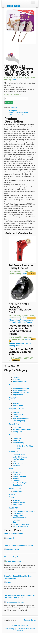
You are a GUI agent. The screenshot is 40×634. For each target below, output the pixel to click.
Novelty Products (15, 488)
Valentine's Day (18, 442)
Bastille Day (17, 438)
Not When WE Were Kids (22, 429)
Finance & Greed (19, 455)
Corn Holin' (17, 427)
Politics (11, 497)
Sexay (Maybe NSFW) (20, 526)
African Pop (17, 472)
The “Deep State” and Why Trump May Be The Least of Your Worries (19, 596)
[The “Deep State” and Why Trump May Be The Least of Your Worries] (14, 601)
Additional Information (17, 115)
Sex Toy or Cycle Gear (21, 524)
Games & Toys (14, 424)
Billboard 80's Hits (19, 476)
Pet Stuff (14, 107)
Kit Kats (16, 403)
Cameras (16, 412)
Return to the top (30, 620)
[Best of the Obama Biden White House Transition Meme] (7, 582)
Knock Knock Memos (20, 518)
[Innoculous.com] (20, 5)
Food (10, 400)
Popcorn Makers (19, 502)
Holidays (12, 435)
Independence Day (20, 381)
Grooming (16, 379)
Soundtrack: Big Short (21, 483)
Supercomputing (19, 421)
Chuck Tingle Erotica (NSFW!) (24, 511)
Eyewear (16, 377)
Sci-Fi (15, 461)
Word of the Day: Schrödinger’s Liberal (18, 545)
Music (11, 469)
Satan (15, 522)
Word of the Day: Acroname (14, 557)
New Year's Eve (18, 459)
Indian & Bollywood (20, 457)
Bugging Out (13, 398)
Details (14, 80)
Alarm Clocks (18, 491)
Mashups (16, 481)
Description (13, 110)
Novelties (16, 500)
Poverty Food (18, 405)
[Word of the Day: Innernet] (9, 538)
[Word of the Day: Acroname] (12, 561)
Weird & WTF (13, 508)
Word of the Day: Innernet (13, 533)
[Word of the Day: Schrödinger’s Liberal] (11, 549)
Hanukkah (16, 440)
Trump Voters (18, 505)
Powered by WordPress (20, 625)
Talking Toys (17, 432)
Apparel (11, 374)
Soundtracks (17, 485)
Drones (15, 416)
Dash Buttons (18, 414)
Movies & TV (13, 451)
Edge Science (18, 394)
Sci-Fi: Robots (18, 463)
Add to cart (9, 102)
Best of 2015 (17, 474)
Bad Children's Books (21, 392)
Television (16, 465)
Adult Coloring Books (21, 388)
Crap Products (18, 513)
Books (11, 385)
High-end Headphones (21, 418)
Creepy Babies (18, 515)
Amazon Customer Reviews (18, 113)
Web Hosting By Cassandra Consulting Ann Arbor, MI (20, 629)
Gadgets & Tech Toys (16, 409)
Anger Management (20, 390)
